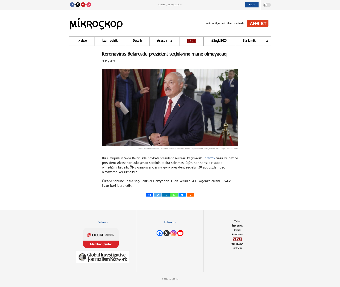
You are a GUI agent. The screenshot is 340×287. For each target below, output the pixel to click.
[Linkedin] (166, 195)
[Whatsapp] (174, 195)
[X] (166, 233)
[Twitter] (158, 195)
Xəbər (82, 40)
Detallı (137, 40)
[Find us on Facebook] (72, 5)
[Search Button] (267, 41)
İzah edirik (110, 40)
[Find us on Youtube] (83, 5)
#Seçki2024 (219, 40)
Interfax (210, 158)
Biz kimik (249, 40)
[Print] (190, 195)
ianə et (257, 23)
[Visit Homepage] (96, 23)
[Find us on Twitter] (77, 5)
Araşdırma (164, 40)
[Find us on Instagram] (88, 5)
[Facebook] (149, 195)
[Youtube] (180, 233)
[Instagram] (173, 233)
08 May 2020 (108, 61)
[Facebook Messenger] (182, 195)
